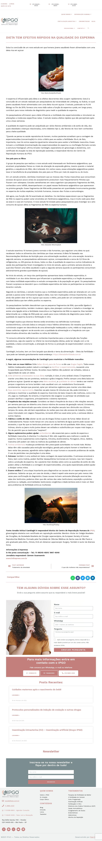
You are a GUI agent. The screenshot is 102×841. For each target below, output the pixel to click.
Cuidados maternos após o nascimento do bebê (36, 689)
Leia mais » (15, 695)
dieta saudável (49, 381)
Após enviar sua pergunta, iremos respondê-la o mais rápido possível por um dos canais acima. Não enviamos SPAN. (72, 642)
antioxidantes (45, 433)
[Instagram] (4, 829)
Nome (56, 604)
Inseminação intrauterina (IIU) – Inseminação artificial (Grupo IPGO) (47, 730)
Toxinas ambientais (16, 445)
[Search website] (88, 28)
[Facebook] (8, 829)
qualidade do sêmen (67, 381)
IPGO (92, 530)
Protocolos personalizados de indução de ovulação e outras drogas (46, 710)
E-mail (57, 613)
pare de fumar (55, 364)
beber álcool (42, 364)
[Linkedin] (23, 829)
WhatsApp (58, 621)
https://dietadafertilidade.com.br (67, 354)
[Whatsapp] (13, 829)
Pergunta (58, 629)
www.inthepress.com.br (16, 558)
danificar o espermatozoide (63, 367)
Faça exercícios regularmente (20, 390)
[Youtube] (18, 829)
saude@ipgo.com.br (12, 801)
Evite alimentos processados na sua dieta (26, 376)
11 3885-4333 (9, 806)
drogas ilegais (76, 364)
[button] (35, 5)
